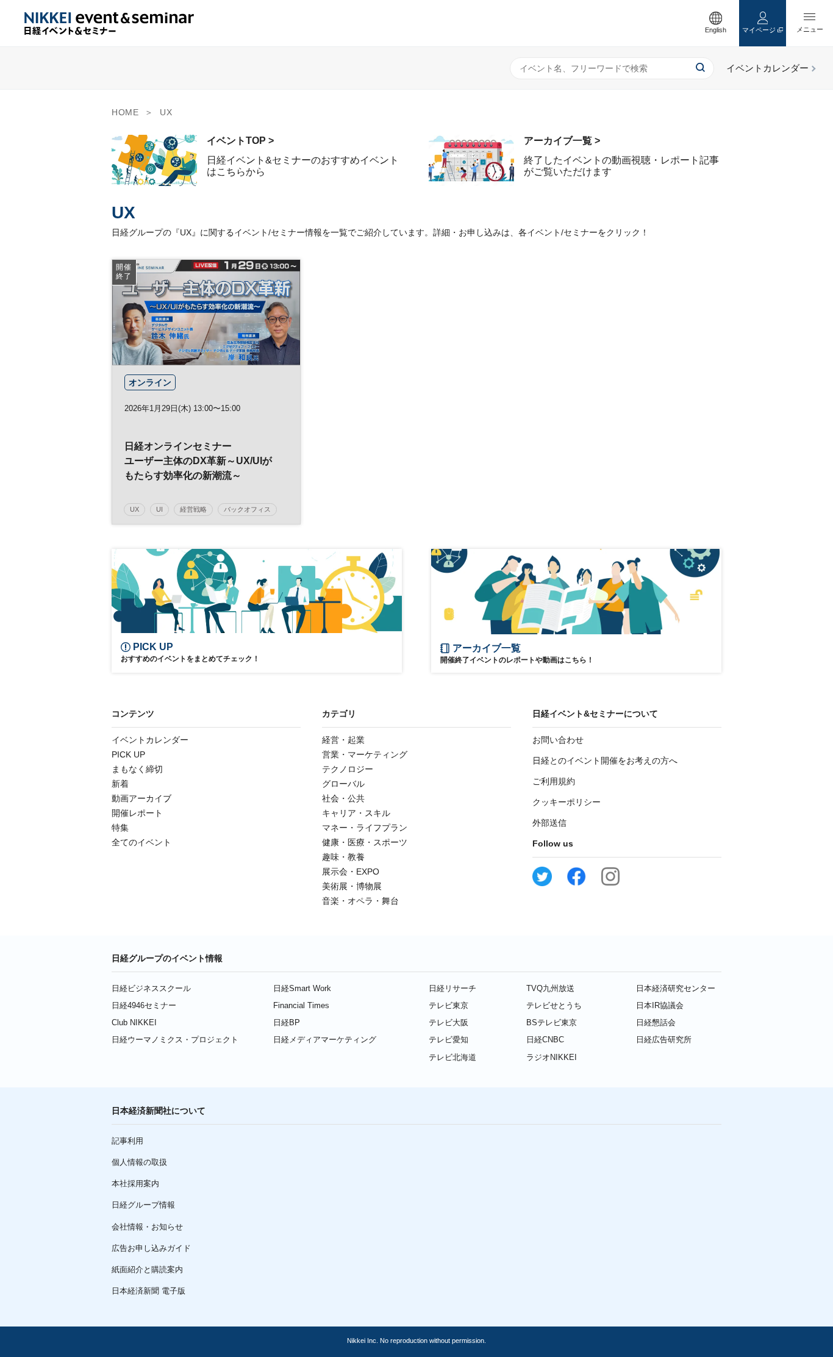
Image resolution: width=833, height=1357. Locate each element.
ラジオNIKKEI (551, 1057)
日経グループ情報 (143, 1204)
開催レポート (137, 813)
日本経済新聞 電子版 (148, 1290)
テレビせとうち (554, 1005)
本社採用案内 (135, 1183)
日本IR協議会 (660, 1005)
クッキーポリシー (566, 802)
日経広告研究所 (664, 1039)
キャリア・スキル (356, 813)
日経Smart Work (302, 988)
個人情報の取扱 (139, 1162)
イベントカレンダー (150, 740)
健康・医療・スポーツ (364, 842)
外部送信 (549, 823)
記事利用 (127, 1140)
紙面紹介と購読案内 (147, 1269)
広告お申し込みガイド (151, 1248)
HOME (125, 112)
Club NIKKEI (134, 1022)
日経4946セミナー (144, 1005)
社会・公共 (343, 798)
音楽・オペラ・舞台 (360, 901)
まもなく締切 (137, 769)
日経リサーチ (452, 988)
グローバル (343, 784)
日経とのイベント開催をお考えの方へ (604, 760)
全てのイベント (141, 842)
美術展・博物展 (352, 886)
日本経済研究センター (675, 988)
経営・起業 (343, 740)
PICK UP (128, 754)
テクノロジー (347, 769)
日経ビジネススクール (151, 988)
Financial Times (301, 1005)
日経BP (286, 1022)
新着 (120, 784)
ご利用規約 (553, 781)
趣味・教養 (343, 857)
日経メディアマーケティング (324, 1039)
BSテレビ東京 (551, 1022)
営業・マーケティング (364, 754)
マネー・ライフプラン (364, 827)
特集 (120, 827)
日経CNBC (545, 1039)
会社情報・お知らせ (147, 1226)
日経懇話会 (656, 1022)
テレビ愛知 (448, 1039)
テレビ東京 (448, 1005)
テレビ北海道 (452, 1057)
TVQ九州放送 (550, 988)
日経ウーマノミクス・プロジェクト (175, 1039)
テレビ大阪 (448, 1022)
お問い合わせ (558, 740)
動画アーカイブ (141, 798)
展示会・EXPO (350, 871)
